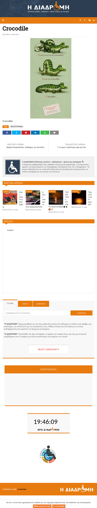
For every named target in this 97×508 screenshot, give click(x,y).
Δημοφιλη (41, 304)
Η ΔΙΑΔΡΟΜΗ (21, 489)
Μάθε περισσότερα (42, 506)
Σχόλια (25, 304)
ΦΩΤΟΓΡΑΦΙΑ (17, 126)
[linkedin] (93, 20)
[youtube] (89, 20)
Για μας (10, 303)
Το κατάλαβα (58, 506)
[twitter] (84, 20)
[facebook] (80, 20)
